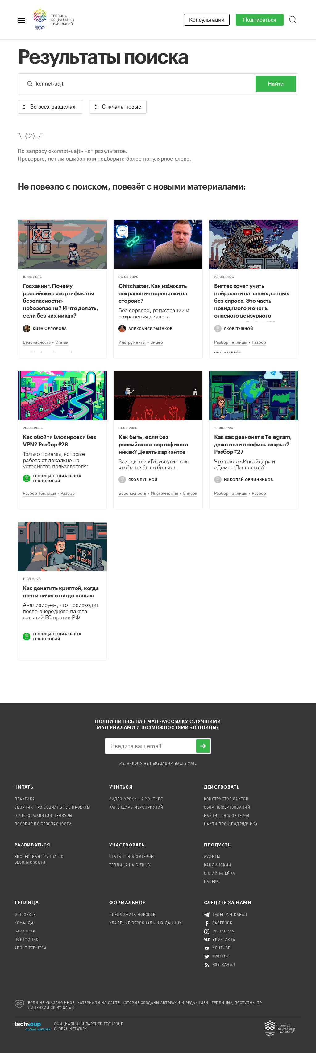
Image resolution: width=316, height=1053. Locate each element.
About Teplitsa (31, 948)
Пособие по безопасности (43, 824)
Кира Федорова (50, 328)
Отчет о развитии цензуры (44, 816)
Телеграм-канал (230, 915)
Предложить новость (132, 915)
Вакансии (25, 931)
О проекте (25, 915)
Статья (61, 342)
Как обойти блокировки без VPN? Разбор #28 (59, 440)
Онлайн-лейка (219, 873)
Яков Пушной (238, 328)
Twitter (221, 956)
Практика (25, 799)
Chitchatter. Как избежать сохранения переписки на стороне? (152, 293)
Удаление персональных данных (145, 923)
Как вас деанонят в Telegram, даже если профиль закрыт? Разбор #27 (253, 444)
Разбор (259, 342)
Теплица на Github (129, 865)
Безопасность (37, 342)
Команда (24, 923)
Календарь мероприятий (136, 807)
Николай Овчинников (248, 479)
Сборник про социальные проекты (52, 807)
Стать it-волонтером (131, 857)
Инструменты (132, 342)
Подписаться (259, 19)
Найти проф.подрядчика (231, 824)
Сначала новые (121, 106)
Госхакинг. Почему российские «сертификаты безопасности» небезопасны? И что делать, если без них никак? (60, 300)
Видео (156, 342)
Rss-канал (224, 965)
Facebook (223, 923)
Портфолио (27, 940)
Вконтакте (224, 940)
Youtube (222, 948)
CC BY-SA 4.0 (63, 1008)
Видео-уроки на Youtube (136, 799)
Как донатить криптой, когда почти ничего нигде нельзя (60, 591)
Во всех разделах (52, 106)
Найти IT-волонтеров (226, 816)
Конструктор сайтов (226, 799)
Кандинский (217, 865)
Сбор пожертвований (227, 807)
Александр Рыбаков (150, 328)
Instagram (224, 931)
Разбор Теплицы (230, 342)
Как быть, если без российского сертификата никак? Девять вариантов (153, 444)
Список (190, 493)
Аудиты (212, 857)
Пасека (211, 882)
